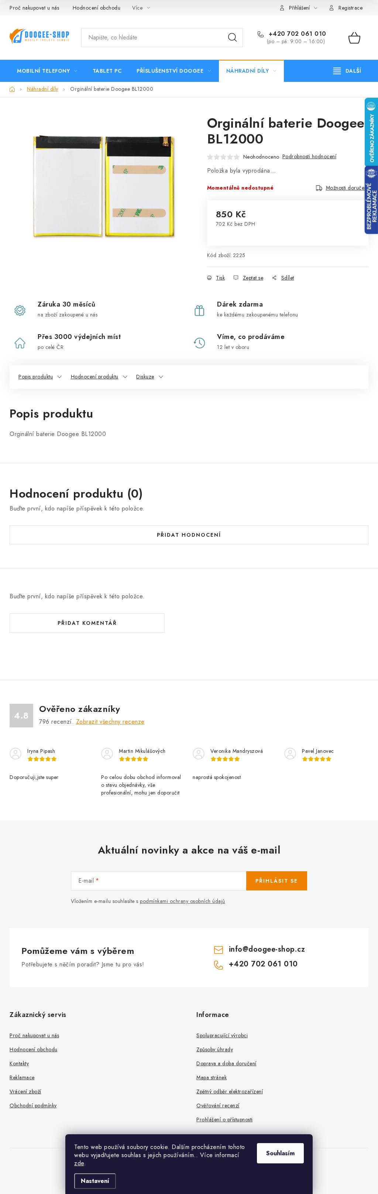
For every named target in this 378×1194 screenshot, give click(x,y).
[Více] (347, 71)
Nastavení (95, 1181)
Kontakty (19, 1063)
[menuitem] (47, 71)
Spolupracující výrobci (222, 1035)
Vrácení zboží (25, 1091)
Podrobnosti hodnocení (309, 156)
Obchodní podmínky (33, 1105)
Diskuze (145, 376)
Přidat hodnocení (189, 535)
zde (79, 1163)
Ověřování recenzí (218, 1105)
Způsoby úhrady (214, 1049)
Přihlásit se (276, 881)
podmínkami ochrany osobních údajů (182, 901)
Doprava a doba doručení (226, 1063)
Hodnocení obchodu (97, 7)
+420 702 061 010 (296, 34)
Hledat (232, 37)
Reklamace (22, 1077)
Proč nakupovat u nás (34, 7)
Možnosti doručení (347, 187)
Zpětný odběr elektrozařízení (229, 1091)
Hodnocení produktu (94, 376)
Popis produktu (35, 376)
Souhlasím (280, 1153)
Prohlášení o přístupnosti (224, 1119)
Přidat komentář (87, 623)
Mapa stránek (211, 1077)
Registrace (350, 7)
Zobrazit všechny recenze (110, 721)
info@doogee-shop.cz (267, 949)
